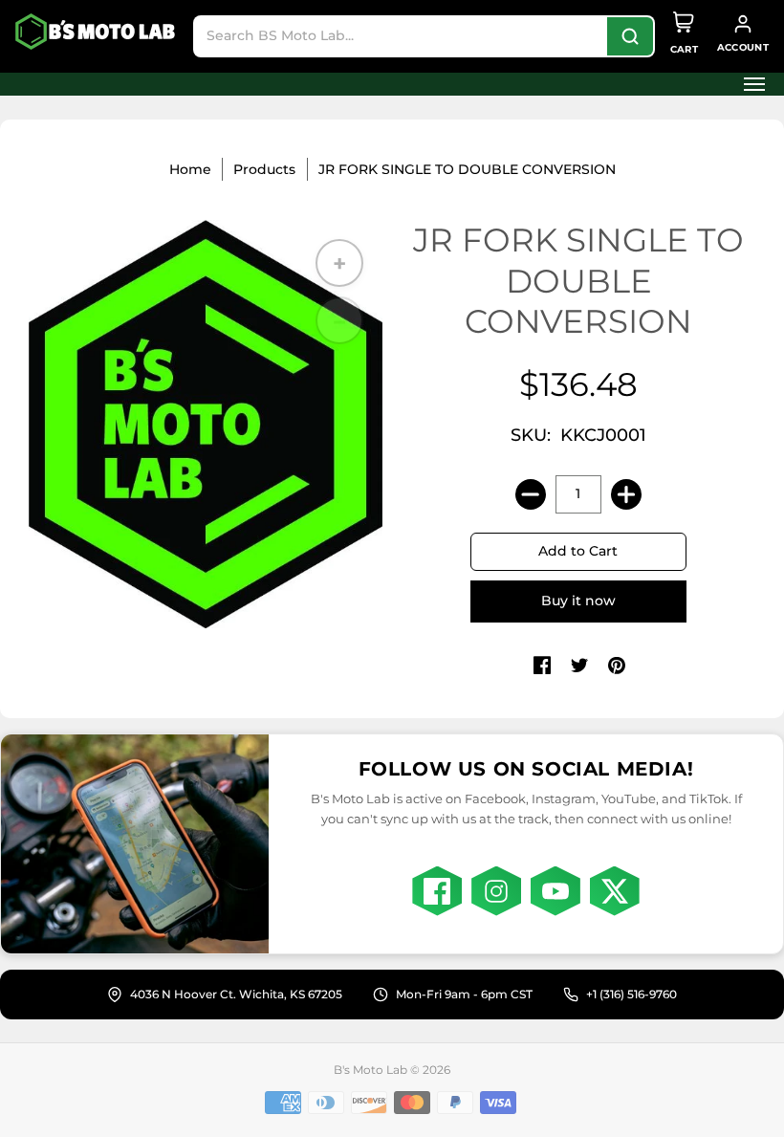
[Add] (626, 494)
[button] (748, 84)
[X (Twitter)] (615, 891)
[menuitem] (748, 84)
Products (264, 169)
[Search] (630, 36)
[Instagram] (496, 891)
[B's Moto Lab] (96, 31)
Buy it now (578, 600)
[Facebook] (437, 891)
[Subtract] (530, 494)
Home (190, 169)
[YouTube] (555, 891)
